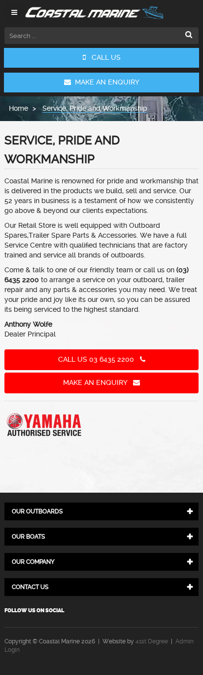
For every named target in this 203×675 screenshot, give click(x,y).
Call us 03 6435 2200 (99, 359)
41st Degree (151, 641)
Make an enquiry (98, 382)
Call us (103, 57)
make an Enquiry (105, 82)
